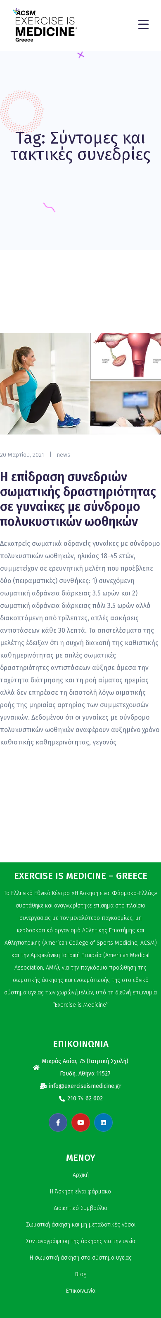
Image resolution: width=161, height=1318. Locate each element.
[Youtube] (80, 1122)
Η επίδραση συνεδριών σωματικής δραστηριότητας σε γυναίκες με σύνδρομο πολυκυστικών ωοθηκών (78, 499)
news (63, 455)
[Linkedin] (103, 1122)
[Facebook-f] (58, 1122)
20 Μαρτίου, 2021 (22, 455)
